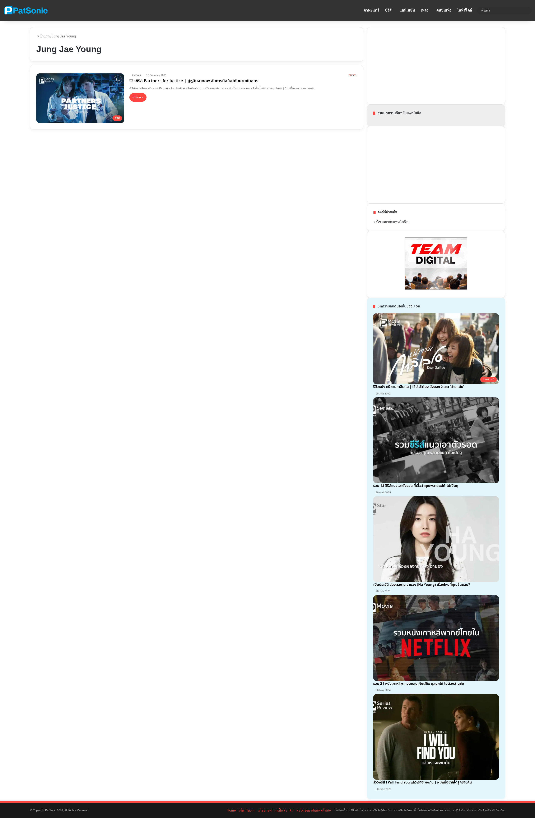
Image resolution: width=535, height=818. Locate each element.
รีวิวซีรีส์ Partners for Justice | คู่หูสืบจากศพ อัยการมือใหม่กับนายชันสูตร (193, 81)
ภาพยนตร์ (371, 10)
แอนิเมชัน (407, 10)
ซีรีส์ (388, 10)
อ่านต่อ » (137, 97)
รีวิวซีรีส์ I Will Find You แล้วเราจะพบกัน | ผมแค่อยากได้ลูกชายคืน (422, 782)
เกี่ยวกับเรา (247, 810)
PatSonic (137, 75)
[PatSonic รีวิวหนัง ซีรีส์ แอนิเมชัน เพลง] (25, 10)
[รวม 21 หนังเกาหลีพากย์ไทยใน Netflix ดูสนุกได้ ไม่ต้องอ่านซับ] (436, 638)
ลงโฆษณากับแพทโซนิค (391, 222)
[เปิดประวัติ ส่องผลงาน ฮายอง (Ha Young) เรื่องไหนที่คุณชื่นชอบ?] (436, 539)
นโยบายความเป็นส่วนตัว (275, 810)
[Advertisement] (404, 65)
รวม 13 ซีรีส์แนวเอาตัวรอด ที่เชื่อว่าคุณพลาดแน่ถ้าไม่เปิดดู (415, 486)
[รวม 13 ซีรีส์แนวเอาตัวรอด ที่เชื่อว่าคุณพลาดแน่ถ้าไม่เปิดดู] (436, 440)
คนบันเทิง (443, 10)
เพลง (424, 10)
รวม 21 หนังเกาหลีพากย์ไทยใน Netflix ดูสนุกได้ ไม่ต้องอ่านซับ (418, 683)
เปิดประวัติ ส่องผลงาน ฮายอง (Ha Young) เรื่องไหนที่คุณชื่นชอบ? (421, 585)
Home (231, 810)
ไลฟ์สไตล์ (464, 10)
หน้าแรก (43, 36)
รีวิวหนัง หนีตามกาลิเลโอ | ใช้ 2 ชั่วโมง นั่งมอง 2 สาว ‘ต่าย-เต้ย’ (418, 387)
